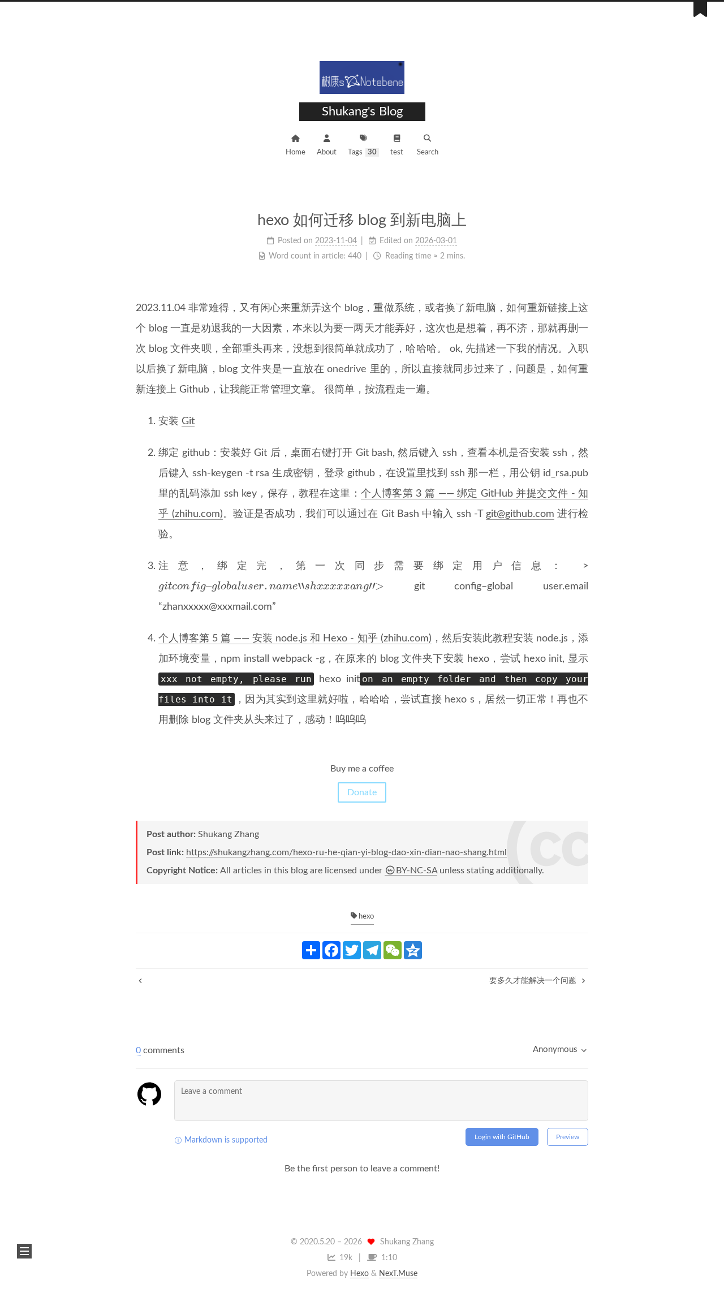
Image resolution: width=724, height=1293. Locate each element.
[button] (24, 1251)
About (327, 152)
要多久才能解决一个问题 (534, 981)
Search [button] (427, 152)
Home (295, 152)
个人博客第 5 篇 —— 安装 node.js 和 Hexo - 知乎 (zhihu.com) (295, 638)
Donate (362, 792)
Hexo (359, 1274)
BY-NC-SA (416, 870)
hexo (365, 916)
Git (188, 421)
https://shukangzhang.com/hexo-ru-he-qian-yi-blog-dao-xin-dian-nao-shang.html (346, 852)
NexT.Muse (398, 1274)
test (396, 152)
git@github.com (520, 514)
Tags (362, 152)
